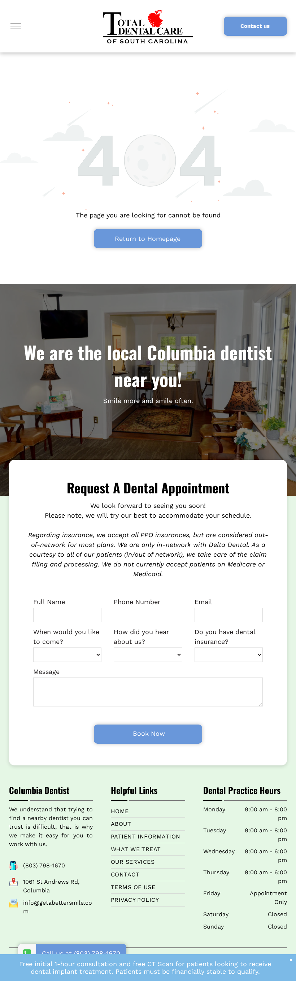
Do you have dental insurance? (225, 636)
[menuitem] (148, 811)
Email (203, 602)
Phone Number (137, 602)
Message (46, 671)
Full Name (49, 602)
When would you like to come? (66, 636)
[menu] (15, 26)
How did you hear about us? (141, 636)
